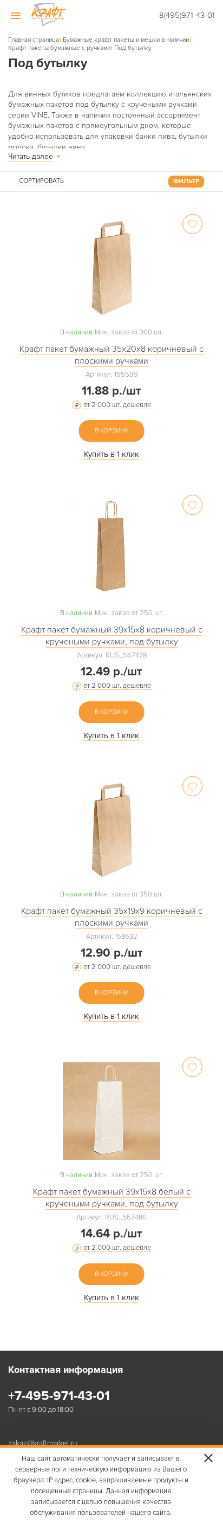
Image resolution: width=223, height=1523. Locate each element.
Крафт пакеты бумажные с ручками (59, 48)
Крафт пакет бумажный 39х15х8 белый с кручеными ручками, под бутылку (112, 1197)
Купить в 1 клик (111, 454)
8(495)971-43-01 (187, 15)
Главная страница (33, 40)
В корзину (111, 431)
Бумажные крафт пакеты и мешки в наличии (126, 40)
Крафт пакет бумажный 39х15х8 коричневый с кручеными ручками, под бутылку (111, 635)
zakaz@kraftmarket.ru (42, 1444)
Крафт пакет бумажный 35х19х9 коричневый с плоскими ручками (111, 917)
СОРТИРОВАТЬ (41, 181)
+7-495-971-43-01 (59, 1396)
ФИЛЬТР (186, 181)
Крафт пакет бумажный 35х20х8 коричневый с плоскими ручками (111, 355)
